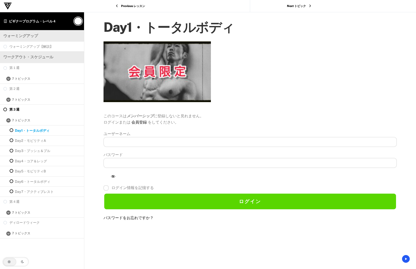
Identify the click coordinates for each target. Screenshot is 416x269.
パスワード (113, 154)
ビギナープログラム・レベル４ (32, 21)
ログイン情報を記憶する (132, 187)
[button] (15, 262)
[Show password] (113, 176)
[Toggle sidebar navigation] (77, 21)
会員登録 (139, 122)
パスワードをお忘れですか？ (129, 218)
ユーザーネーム (117, 133)
